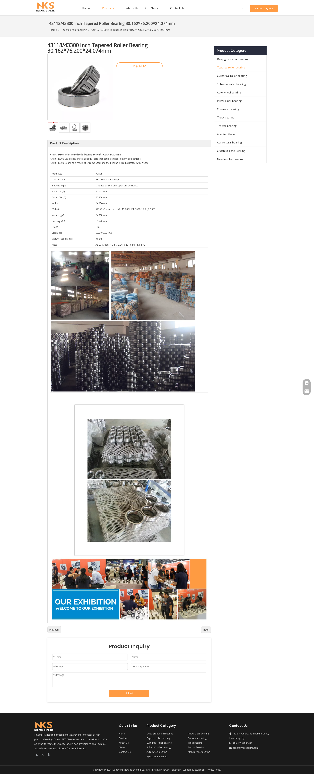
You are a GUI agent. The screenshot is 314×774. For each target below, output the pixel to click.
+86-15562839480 (242, 743)
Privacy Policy (214, 769)
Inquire (137, 66)
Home (122, 733)
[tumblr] (48, 754)
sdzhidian (200, 769)
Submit (129, 693)
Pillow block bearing (229, 101)
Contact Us (125, 751)
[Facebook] (37, 754)
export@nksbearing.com (246, 747)
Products (123, 738)
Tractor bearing (227, 126)
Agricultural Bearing (229, 142)
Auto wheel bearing (229, 92)
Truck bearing (226, 117)
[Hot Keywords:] (242, 8)
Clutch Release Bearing (231, 151)
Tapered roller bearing (231, 67)
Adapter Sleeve (226, 134)
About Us (124, 742)
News (122, 747)
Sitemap (176, 769)
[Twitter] (43, 754)
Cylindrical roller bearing (232, 76)
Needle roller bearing (230, 159)
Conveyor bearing (228, 109)
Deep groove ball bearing (232, 59)
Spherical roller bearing (231, 84)
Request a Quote (264, 8)
